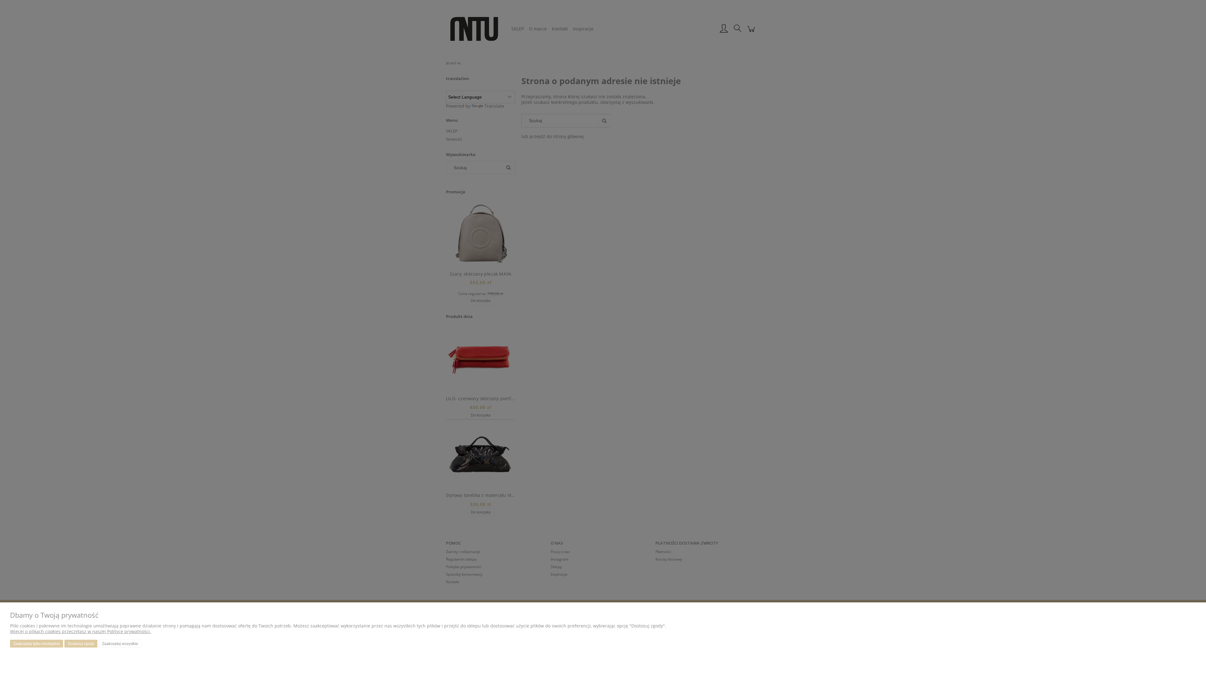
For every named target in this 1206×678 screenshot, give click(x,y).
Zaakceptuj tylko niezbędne (36, 644)
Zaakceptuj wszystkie (120, 644)
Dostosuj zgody (81, 644)
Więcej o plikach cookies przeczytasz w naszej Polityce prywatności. (80, 631)
